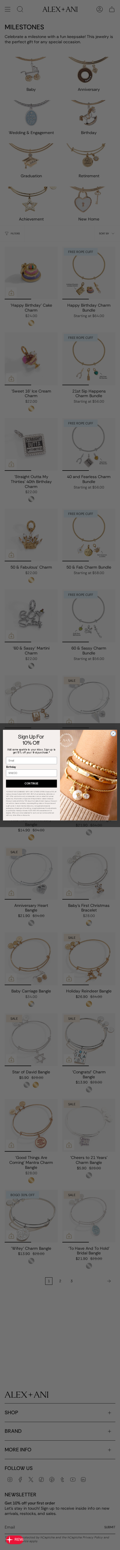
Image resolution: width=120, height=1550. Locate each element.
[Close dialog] (113, 733)
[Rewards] (14, 1539)
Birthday (11, 767)
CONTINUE (31, 783)
